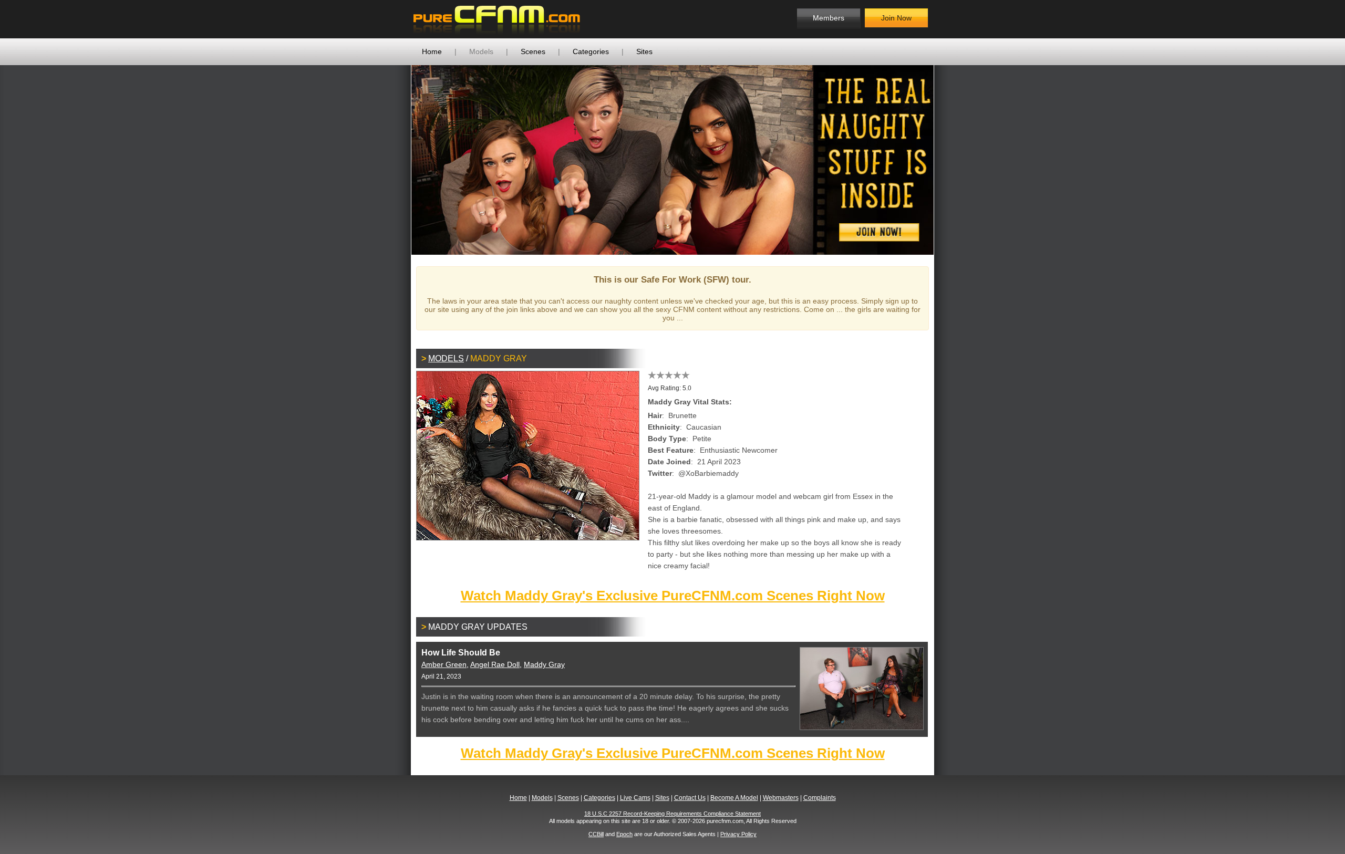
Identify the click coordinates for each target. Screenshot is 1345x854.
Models (481, 51)
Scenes (533, 51)
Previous (395, 159)
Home (432, 51)
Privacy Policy (738, 834)
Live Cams (635, 797)
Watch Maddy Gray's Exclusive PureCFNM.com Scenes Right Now (673, 595)
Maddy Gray (544, 664)
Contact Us (690, 797)
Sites (644, 51)
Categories (591, 51)
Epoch (624, 834)
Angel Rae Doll (495, 664)
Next (949, 159)
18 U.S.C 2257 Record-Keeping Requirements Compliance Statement (672, 813)
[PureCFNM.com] (496, 19)
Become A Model (734, 797)
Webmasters (781, 797)
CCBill (596, 834)
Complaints (819, 797)
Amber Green (444, 664)
